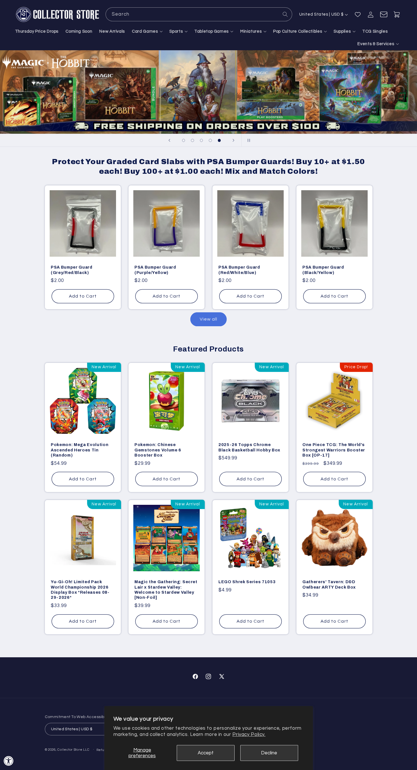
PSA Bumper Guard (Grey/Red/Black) (71, 270)
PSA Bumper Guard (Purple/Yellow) (155, 270)
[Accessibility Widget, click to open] (8, 760)
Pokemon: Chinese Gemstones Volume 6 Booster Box (157, 450)
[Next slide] (233, 140)
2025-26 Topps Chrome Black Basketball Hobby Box (249, 447)
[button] (147, 31)
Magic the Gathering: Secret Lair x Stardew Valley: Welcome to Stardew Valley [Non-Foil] (165, 589)
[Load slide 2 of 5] (192, 140)
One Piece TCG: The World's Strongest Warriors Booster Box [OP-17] (333, 450)
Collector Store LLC (73, 749)
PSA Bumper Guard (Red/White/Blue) (239, 270)
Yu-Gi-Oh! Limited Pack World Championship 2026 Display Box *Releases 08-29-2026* (80, 589)
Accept (206, 753)
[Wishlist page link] (358, 14)
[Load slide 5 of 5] (219, 140)
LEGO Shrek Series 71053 (246, 581)
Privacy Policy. (248, 734)
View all (208, 319)
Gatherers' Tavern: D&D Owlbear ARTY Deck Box (329, 584)
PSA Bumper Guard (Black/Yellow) (323, 270)
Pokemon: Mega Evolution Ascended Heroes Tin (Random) (79, 450)
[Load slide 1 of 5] (183, 140)
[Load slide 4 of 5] (210, 140)
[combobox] (199, 14)
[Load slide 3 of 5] (201, 140)
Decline (269, 753)
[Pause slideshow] (247, 140)
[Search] (285, 14)
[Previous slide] (169, 140)
